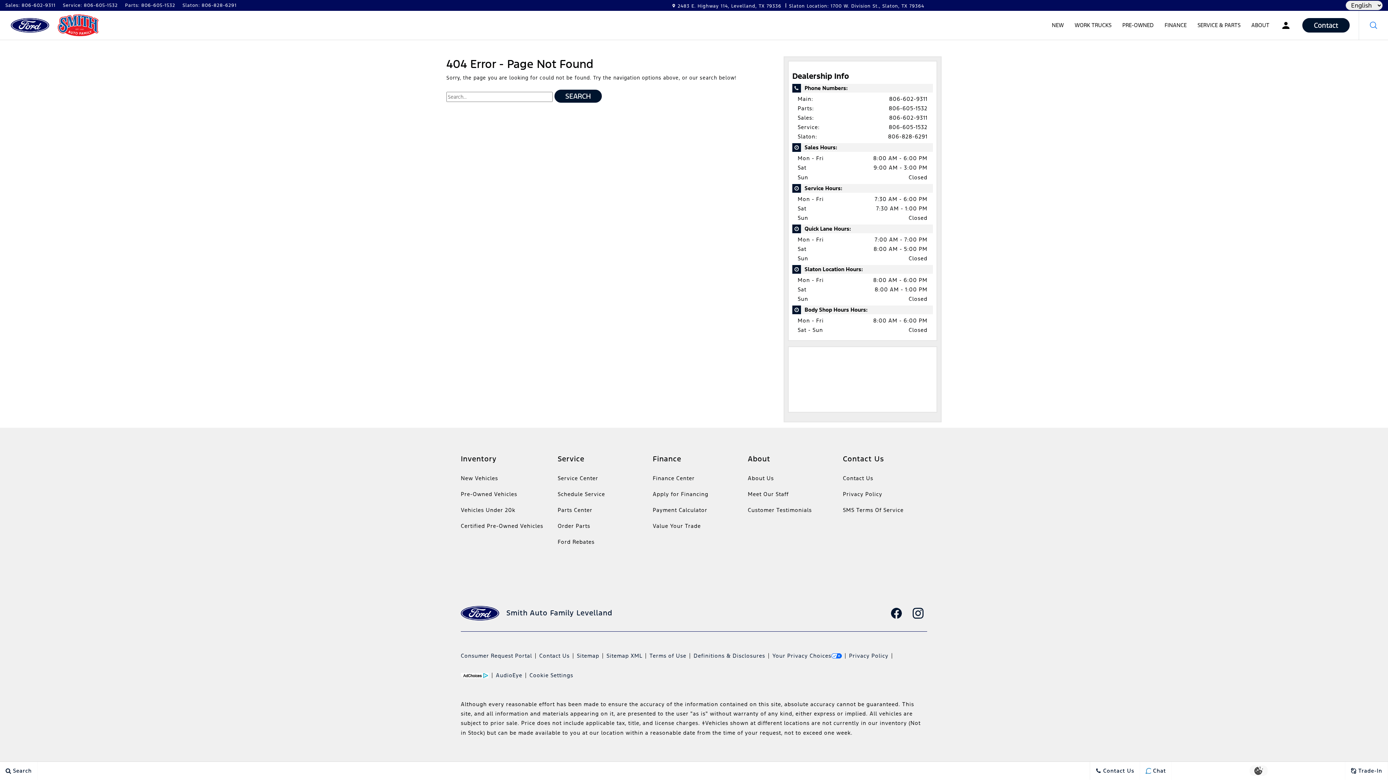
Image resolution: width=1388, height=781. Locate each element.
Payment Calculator (680, 510)
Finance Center (674, 478)
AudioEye (509, 675)
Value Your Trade (677, 525)
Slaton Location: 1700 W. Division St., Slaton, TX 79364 (856, 6)
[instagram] (918, 613)
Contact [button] (1326, 25)
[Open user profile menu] (1285, 25)
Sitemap (588, 655)
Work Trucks (1093, 25)
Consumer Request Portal (496, 655)
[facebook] (896, 613)
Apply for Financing (680, 494)
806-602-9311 (908, 98)
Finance (1176, 25)
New (1058, 25)
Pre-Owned (1138, 25)
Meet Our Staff (768, 494)
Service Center (578, 478)
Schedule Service (581, 494)
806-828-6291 (908, 136)
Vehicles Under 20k (488, 510)
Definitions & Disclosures (729, 655)
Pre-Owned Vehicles (489, 494)
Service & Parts (1219, 25)
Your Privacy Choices (801, 655)
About (1260, 25)
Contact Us (858, 478)
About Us (761, 478)
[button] (1373, 25)
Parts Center (575, 510)
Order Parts (574, 525)
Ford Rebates (576, 541)
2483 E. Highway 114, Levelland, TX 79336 (729, 6)
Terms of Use (668, 655)
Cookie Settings (551, 675)
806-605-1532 (908, 108)
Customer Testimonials (780, 510)
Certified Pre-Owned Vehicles (502, 525)
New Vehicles (479, 478)
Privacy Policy (862, 494)
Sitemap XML (624, 655)
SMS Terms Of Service (873, 510)
